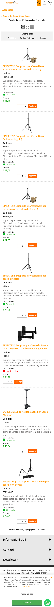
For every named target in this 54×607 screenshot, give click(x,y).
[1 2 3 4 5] (22, 522)
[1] (22, 452)
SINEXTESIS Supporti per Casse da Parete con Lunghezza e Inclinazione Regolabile (25, 347)
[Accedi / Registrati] (45, 3)
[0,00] (50, 3)
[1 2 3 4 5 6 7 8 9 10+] (22, 176)
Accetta (27, 602)
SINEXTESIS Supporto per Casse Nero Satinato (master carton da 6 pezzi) (23, 68)
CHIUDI (52, 577)
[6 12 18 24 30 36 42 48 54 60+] (22, 106)
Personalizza (27, 594)
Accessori (7, 9)
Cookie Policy (25, 586)
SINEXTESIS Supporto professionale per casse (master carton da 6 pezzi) (24, 207)
